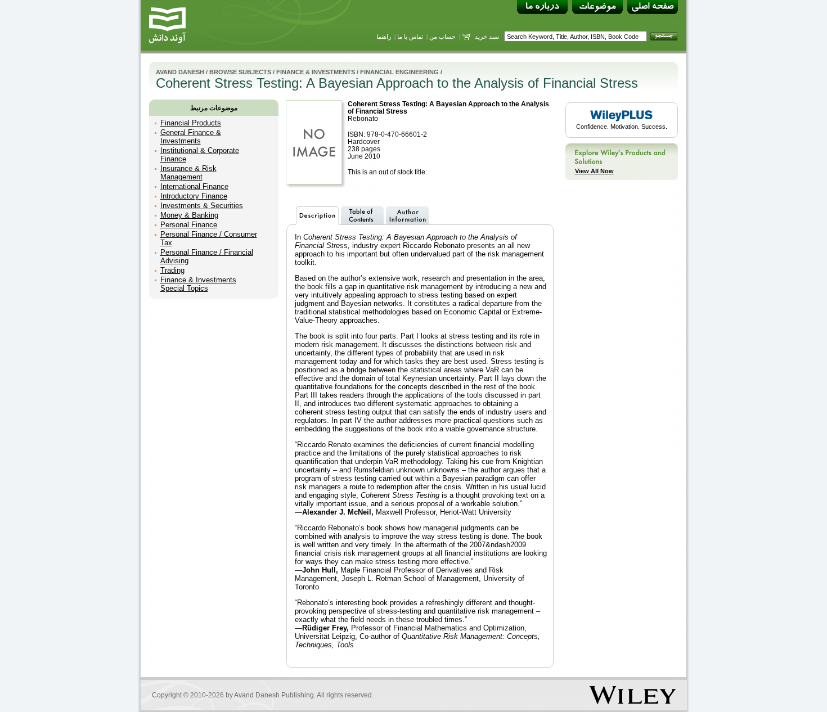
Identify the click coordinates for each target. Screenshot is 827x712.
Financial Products (190, 123)
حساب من (442, 36)
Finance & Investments (315, 72)
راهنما (383, 36)
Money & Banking (189, 215)
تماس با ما (410, 36)
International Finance (194, 186)
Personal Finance (188, 224)
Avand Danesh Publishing (274, 695)
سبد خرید (487, 36)
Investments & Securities (201, 205)
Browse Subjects (240, 72)
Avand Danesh (180, 72)
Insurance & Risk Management (188, 172)
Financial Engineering (399, 72)
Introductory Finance (193, 196)
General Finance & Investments (190, 136)
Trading (172, 270)
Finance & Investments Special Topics (198, 284)
